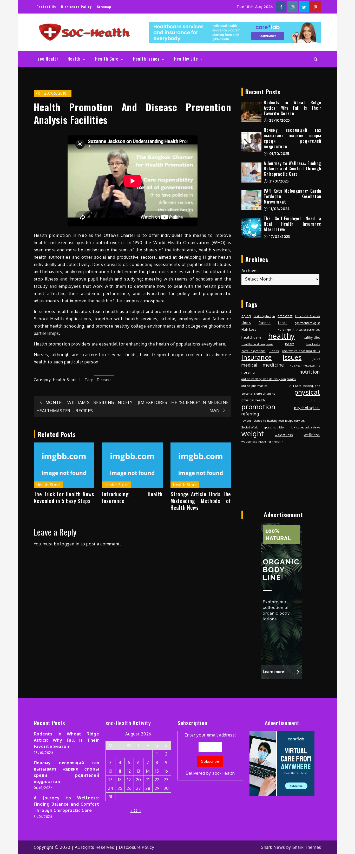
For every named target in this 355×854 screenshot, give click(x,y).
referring (250, 413)
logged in (69, 543)
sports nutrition (275, 427)
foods (282, 323)
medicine (273, 365)
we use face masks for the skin (262, 442)
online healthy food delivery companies (268, 379)
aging (246, 316)
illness (274, 351)
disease (104, 379)
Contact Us (46, 6)
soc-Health (223, 773)
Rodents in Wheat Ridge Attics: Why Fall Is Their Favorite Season (292, 107)
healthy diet (311, 337)
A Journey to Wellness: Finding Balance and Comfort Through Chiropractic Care (292, 168)
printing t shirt (309, 400)
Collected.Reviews (307, 316)
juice (316, 358)
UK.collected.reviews (305, 427)
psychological (307, 407)
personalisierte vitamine (258, 393)
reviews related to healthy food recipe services (273, 420)
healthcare (251, 337)
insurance (256, 357)
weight (252, 434)
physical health (253, 400)
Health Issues (146, 59)
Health (74, 59)
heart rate (313, 344)
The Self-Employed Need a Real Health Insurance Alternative (292, 223)
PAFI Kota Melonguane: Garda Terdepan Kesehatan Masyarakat (292, 196)
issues (292, 357)
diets (246, 322)
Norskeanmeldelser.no (305, 365)
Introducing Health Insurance (132, 497)
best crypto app (264, 316)
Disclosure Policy (76, 6)
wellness (312, 434)
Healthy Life (186, 59)
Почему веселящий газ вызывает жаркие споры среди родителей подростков (292, 138)
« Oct (136, 810)
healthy (281, 336)
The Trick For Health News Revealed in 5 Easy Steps (64, 497)
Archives (250, 270)
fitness (265, 322)
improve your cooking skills (301, 351)
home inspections (253, 351)
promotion (258, 406)
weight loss (284, 435)
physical (307, 392)
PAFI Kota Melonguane (304, 386)
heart (289, 344)
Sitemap (104, 6)
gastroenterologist (307, 323)
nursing (248, 372)
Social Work (249, 427)
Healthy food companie (257, 344)
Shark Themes (306, 847)
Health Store (65, 379)
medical (249, 365)
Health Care (107, 59)
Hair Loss (248, 329)
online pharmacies (254, 386)
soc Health (48, 59)
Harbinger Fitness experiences (299, 329)
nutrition (309, 372)
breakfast (285, 316)
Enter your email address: (210, 754)
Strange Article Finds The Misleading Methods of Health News (200, 501)
